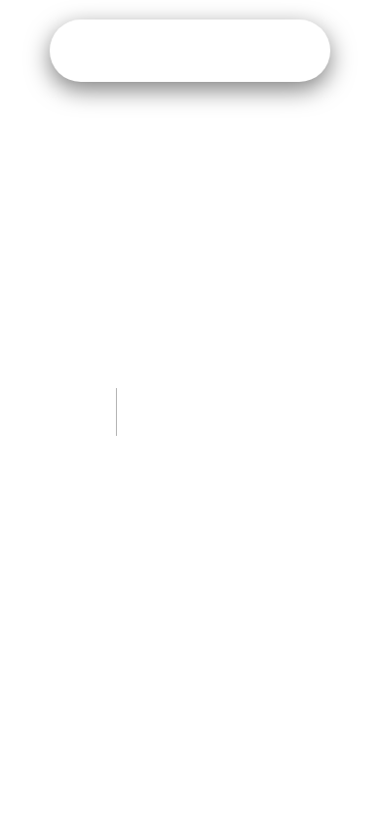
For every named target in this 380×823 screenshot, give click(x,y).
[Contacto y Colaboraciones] (293, 50)
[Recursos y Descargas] (241, 50)
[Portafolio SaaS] (138, 50)
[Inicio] (86, 50)
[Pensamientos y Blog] (190, 50)
